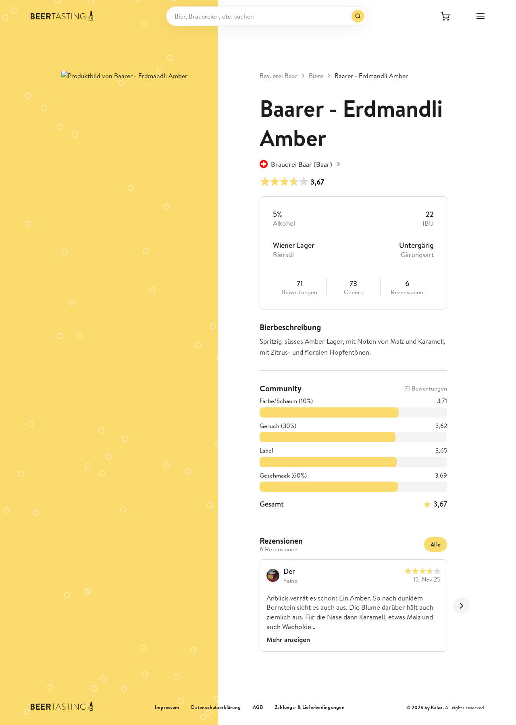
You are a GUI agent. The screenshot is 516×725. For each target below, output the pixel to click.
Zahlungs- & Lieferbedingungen (310, 707)
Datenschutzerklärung (216, 707)
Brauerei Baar (279, 75)
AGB (258, 707)
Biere (316, 75)
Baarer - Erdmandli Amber (371, 75)
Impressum (167, 707)
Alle (436, 544)
